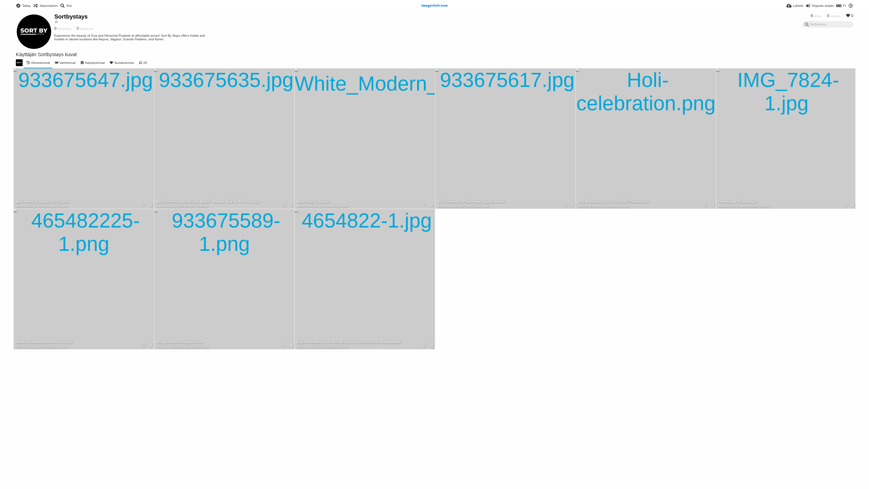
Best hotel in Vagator (313, 201)
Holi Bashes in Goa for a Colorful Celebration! (613, 201)
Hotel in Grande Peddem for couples (44, 342)
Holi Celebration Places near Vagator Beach (470, 201)
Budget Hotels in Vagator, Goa (179, 342)
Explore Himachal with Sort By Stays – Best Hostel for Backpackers (349, 342)
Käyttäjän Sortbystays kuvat (48, 206)
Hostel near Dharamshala (738, 201)
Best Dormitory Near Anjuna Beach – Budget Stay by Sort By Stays (207, 201)
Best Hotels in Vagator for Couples (42, 201)
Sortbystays (71, 16)
